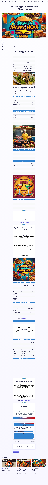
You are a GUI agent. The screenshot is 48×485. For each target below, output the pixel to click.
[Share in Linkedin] (2, 48)
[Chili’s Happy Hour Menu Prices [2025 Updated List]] (39, 463)
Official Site (17, 419)
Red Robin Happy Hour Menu (25, 400)
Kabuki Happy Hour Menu (26, 318)
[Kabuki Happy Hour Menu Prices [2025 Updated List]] (29, 446)
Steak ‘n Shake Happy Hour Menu (26, 222)
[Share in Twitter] (2, 45)
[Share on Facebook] (2, 46)
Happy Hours (4, 1)
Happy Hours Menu (32, 48)
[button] (46, 1)
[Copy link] (2, 49)
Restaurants (23, 11)
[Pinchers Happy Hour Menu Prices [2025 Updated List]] (24, 463)
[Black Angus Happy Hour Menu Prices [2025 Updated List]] (18, 446)
